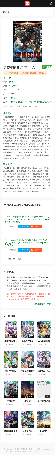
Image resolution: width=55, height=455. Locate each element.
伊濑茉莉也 (39, 102)
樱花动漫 (18, 451)
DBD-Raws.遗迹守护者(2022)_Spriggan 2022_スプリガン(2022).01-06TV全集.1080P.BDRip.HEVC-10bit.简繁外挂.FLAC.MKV (27, 219)
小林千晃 (13, 102)
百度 (24, 451)
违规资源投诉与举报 (42, 304)
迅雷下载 (25, 227)
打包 (35, 107)
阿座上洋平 (21, 102)
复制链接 (12, 227)
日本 (11, 78)
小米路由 (38, 227)
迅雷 (35, 451)
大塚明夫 (47, 102)
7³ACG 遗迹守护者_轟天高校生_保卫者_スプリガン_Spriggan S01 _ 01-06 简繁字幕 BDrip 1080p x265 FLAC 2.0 (26, 242)
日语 (11, 82)
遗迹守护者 (27, 107)
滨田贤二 (30, 102)
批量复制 (19, 259)
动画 (15, 86)
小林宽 (12, 98)
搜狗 (30, 451)
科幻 (11, 86)
